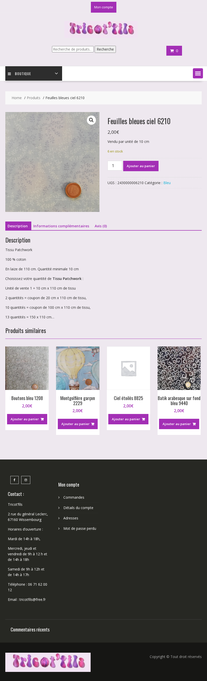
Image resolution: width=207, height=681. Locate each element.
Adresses (70, 518)
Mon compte (103, 7)
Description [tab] (18, 226)
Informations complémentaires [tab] (61, 226)
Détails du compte (78, 507)
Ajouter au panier (141, 166)
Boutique (23, 73)
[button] (198, 73)
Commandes (73, 497)
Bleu (167, 182)
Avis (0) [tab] (101, 226)
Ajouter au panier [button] (25, 419)
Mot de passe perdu (79, 528)
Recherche (105, 49)
